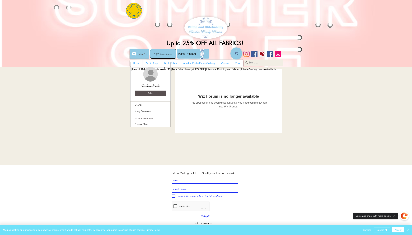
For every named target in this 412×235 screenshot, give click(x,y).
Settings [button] (367, 229)
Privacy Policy (153, 229)
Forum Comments (144, 117)
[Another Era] (270, 54)
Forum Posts (141, 124)
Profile (138, 104)
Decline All (382, 229)
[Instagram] (246, 54)
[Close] (408, 229)
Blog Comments (143, 111)
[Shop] (236, 53)
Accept (398, 229)
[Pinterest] (262, 54)
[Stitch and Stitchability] (254, 54)
